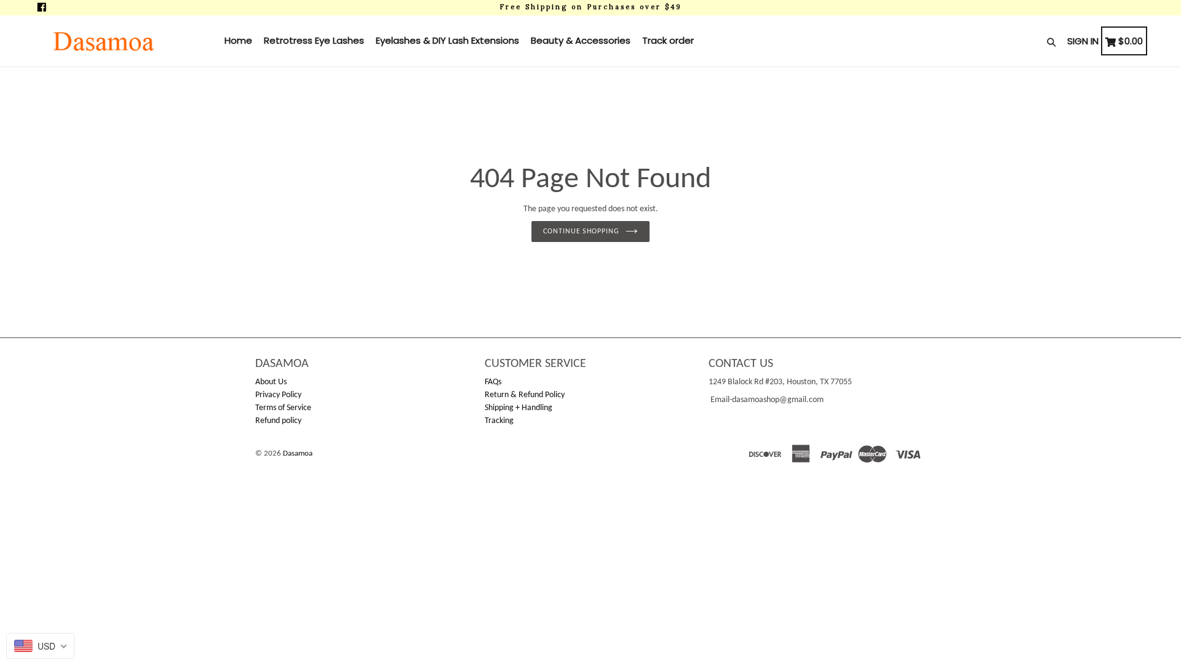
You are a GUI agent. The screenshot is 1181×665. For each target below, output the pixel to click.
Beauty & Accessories (580, 40)
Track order (668, 40)
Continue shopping (581, 231)
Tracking (499, 420)
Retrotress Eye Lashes (314, 40)
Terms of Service (283, 408)
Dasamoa (297, 453)
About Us (271, 382)
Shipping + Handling (518, 408)
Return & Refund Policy (525, 395)
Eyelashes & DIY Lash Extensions (447, 40)
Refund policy (278, 420)
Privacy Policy (278, 395)
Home (238, 40)
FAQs (493, 382)
